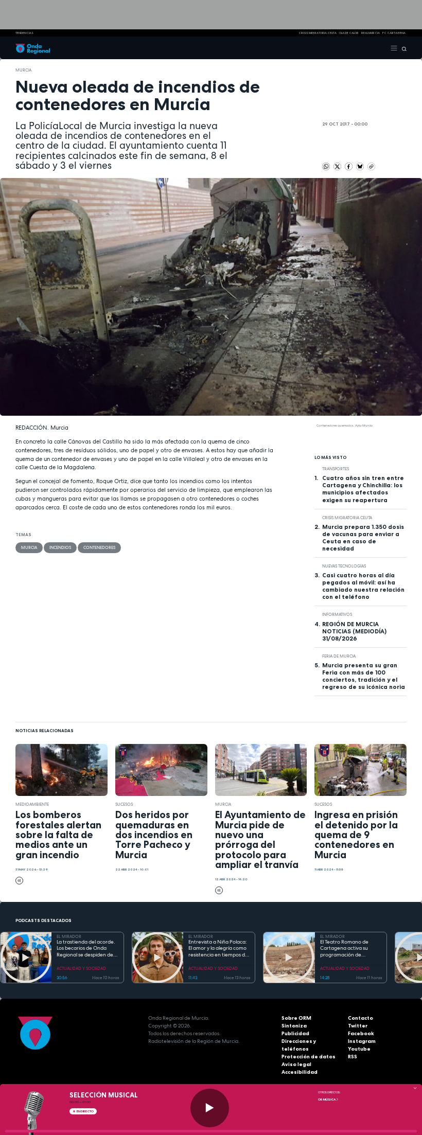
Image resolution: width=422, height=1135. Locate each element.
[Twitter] (337, 166)
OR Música (327, 1099)
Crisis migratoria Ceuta (347, 517)
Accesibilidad (300, 1072)
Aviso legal (296, 1064)
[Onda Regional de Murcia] (32, 48)
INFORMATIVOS (337, 614)
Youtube (359, 1048)
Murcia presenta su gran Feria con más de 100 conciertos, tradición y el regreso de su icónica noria (363, 676)
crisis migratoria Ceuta (317, 33)
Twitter (357, 1025)
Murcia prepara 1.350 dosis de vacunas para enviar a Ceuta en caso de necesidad (363, 537)
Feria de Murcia (339, 656)
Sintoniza (294, 1025)
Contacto (360, 1018)
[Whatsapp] (326, 166)
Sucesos (124, 804)
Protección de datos (309, 1056)
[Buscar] (402, 48)
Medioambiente (32, 804)
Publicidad (295, 1033)
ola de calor (349, 33)
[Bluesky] (360, 166)
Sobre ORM (296, 1018)
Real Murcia (370, 33)
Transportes (335, 468)
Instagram (362, 1041)
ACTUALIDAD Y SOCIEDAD (81, 968)
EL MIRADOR (69, 936)
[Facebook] (349, 166)
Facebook (361, 1033)
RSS (352, 1056)
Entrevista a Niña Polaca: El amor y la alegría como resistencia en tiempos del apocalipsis (218, 949)
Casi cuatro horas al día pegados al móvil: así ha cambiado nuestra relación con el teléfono (363, 586)
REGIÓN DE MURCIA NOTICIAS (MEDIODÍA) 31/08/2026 (354, 631)
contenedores (99, 547)
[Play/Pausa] (209, 1108)
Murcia (23, 70)
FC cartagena (394, 33)
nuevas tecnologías (344, 566)
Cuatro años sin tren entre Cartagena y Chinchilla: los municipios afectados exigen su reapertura (363, 488)
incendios (60, 547)
